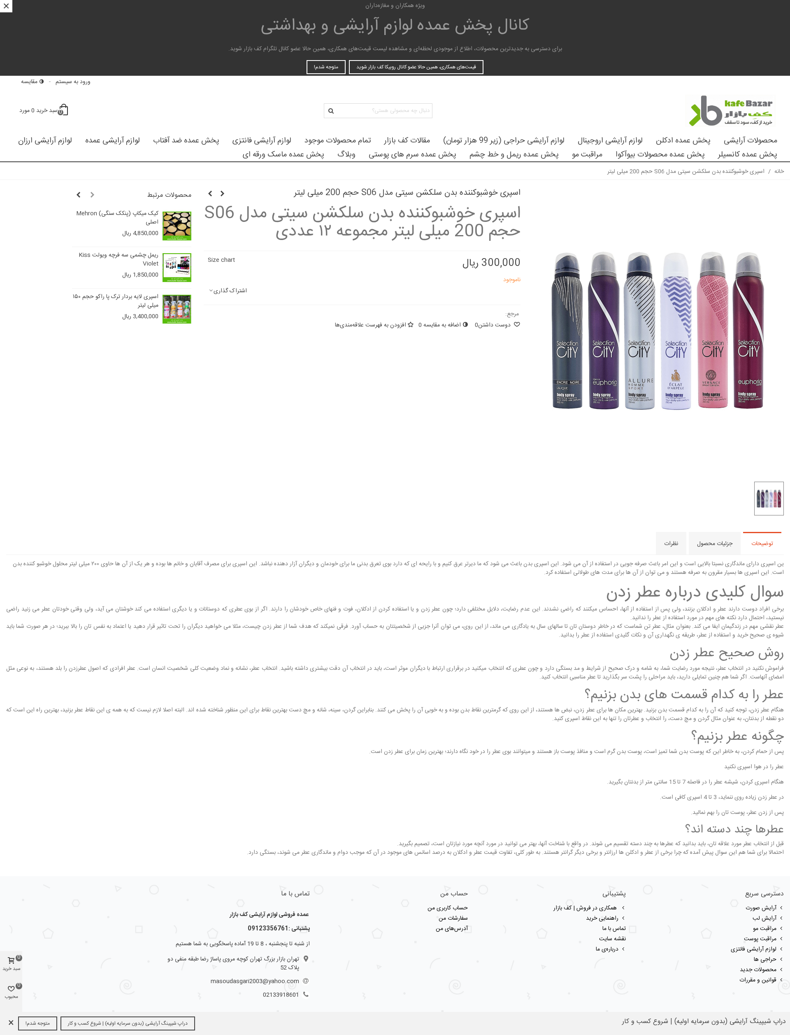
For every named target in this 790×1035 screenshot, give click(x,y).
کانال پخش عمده (395, 26)
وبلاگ (346, 155)
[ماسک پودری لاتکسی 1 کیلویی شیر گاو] (222, 194)
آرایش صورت (761, 908)
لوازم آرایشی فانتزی (261, 141)
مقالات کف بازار (407, 141)
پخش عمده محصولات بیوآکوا (660, 155)
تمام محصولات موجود (337, 141)
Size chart (221, 260)
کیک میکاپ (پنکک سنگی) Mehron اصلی (117, 218)
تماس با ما (614, 929)
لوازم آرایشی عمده (112, 141)
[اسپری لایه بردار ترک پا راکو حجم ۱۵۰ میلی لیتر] (177, 309)
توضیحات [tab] (762, 544)
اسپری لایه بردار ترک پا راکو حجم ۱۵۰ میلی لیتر (115, 301)
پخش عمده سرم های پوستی (412, 155)
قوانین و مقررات (757, 980)
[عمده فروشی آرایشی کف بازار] (730, 110)
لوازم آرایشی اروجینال (610, 141)
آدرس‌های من (452, 929)
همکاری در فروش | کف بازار (585, 908)
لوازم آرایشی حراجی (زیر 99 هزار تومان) (504, 141)
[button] (92, 195)
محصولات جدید (758, 970)
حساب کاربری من (448, 908)
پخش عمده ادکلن (683, 141)
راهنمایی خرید (602, 918)
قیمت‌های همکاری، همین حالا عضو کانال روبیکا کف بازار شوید (416, 67)
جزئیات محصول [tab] (714, 544)
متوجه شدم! (326, 67)
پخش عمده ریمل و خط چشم (514, 155)
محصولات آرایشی (750, 141)
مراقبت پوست (760, 939)
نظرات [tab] (671, 544)
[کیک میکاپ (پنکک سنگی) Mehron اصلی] (177, 226)
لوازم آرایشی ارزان (45, 141)
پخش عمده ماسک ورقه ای (283, 155)
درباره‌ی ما (607, 949)
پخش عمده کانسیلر (747, 155)
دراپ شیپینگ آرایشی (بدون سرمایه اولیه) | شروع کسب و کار (128, 1023)
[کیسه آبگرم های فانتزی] (210, 194)
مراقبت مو (587, 155)
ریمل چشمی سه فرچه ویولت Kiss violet (118, 259)
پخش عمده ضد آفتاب (186, 141)
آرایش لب (764, 918)
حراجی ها (765, 960)
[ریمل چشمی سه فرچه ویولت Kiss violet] (177, 267)
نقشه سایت (612, 939)
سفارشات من (453, 918)
